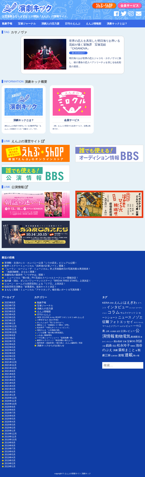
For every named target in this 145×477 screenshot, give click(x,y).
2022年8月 (10, 338)
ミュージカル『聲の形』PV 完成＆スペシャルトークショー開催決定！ (41, 278)
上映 (107, 331)
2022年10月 (11, 332)
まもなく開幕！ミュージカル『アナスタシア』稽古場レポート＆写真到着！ (43, 289)
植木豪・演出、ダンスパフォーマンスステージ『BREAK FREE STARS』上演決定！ (48, 281)
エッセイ (132, 308)
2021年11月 (10, 365)
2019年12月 (11, 433)
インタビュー (118, 307)
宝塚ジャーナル (27, 23)
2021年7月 (10, 377)
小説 (103, 346)
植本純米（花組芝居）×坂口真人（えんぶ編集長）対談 (59, 343)
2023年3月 (10, 317)
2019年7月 (10, 448)
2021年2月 (10, 392)
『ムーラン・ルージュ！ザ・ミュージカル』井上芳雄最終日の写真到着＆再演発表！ (48, 269)
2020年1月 (10, 430)
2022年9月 (10, 335)
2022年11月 (10, 329)
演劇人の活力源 (50, 23)
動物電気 (122, 336)
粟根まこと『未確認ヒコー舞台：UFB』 (53, 325)
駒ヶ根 (136, 355)
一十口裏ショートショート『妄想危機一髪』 (55, 338)
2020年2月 (10, 427)
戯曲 (109, 345)
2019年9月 (10, 442)
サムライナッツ (127, 313)
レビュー (128, 326)
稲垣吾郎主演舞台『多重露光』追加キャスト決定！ (31, 286)
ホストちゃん (138, 322)
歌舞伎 (133, 346)
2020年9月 (10, 407)
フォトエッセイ (121, 322)
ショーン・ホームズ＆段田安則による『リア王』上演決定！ (35, 283)
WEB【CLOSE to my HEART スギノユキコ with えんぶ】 (61, 317)
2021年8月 (10, 374)
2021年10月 (11, 368)
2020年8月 (10, 410)
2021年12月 (11, 362)
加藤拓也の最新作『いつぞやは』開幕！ (25, 275)
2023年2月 (10, 320)
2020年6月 (10, 416)
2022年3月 (10, 353)
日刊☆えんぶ (72, 23)
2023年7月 (10, 305)
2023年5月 (10, 311)
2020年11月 (10, 401)
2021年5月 (10, 383)
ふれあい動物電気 (44, 335)
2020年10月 (11, 404)
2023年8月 (10, 302)
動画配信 (135, 337)
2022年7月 (10, 341)
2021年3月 (10, 389)
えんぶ (118, 302)
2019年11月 (10, 436)
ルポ (121, 326)
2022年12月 (11, 326)
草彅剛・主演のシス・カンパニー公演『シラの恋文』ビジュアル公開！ (41, 263)
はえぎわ (130, 302)
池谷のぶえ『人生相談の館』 (49, 330)
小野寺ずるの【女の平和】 (48, 320)
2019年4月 (10, 457)
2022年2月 (10, 356)
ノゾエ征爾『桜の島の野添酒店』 (51, 333)
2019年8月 (10, 445)
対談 (139, 341)
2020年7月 (10, 413)
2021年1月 (10, 395)
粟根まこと (126, 350)
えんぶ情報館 (93, 23)
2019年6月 (10, 451)
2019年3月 (10, 460)
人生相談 (113, 331)
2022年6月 (10, 344)
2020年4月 (10, 422)
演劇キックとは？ (117, 23)
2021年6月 (10, 380)
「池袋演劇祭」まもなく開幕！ (21, 272)
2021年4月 (10, 386)
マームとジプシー (110, 326)
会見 (118, 331)
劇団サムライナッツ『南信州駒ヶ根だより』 (55, 340)
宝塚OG (131, 341)
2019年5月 (10, 454)
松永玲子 (123, 345)
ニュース (125, 317)
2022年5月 (10, 347)
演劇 (115, 350)
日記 (114, 346)
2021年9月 (10, 371)
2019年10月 (11, 439)
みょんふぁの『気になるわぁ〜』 (51, 322)
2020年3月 (10, 425)
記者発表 (114, 356)
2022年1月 (10, 359)
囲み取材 (118, 341)
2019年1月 (10, 466)
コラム (113, 312)
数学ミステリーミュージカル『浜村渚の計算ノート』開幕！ (35, 266)
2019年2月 (10, 463)
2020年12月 (11, 398)
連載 (129, 355)
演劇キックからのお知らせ (50, 345)
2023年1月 (10, 323)
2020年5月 (10, 419)
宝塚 (124, 341)
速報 (121, 355)
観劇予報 (7, 23)
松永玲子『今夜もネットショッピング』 (53, 327)
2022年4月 (10, 350)
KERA (105, 302)
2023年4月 (10, 314)
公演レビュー (128, 331)
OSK (112, 303)
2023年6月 (10, 308)
